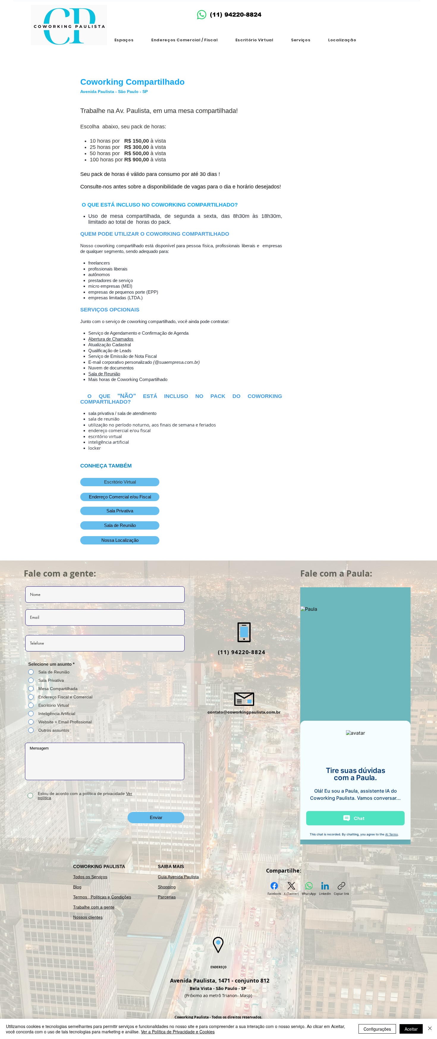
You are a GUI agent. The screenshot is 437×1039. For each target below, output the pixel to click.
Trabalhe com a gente (93, 907)
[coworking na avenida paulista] (202, 15)
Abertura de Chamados (110, 338)
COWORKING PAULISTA (99, 866)
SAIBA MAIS (171, 866)
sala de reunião (104, 419)
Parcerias (167, 897)
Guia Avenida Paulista (178, 876)
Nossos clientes (88, 917)
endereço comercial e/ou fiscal (119, 430)
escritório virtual (105, 436)
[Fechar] (429, 1029)
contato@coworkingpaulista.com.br (244, 712)
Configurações (377, 1029)
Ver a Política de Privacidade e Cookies (178, 1032)
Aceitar (411, 1029)
